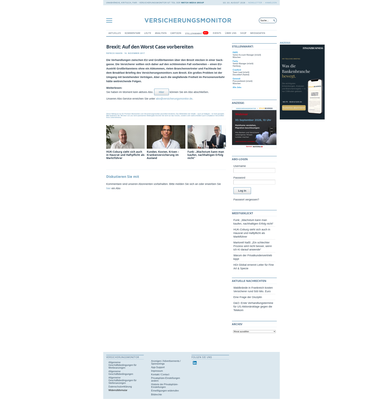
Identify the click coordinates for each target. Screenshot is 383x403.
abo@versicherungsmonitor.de (174, 98)
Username (239, 166)
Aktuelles (114, 33)
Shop (243, 33)
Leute (147, 33)
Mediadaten (257, 33)
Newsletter (255, 2)
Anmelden (271, 2)
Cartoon (175, 33)
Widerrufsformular (117, 390)
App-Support (158, 367)
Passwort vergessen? (246, 199)
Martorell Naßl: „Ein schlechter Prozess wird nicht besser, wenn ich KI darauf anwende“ (252, 246)
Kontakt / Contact (160, 374)
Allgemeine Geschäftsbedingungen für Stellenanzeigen (122, 380)
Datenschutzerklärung (120, 386)
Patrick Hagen (114, 53)
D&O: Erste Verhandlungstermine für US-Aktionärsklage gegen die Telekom (253, 306)
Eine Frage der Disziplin (247, 297)
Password (239, 177)
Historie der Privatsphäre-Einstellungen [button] (164, 385)
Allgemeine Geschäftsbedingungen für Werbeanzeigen (122, 365)
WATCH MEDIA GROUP (192, 2)
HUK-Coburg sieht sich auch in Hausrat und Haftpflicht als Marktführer (251, 233)
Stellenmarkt (196, 33)
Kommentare (132, 33)
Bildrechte (156, 394)
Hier (161, 92)
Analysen (161, 33)
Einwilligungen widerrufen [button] (165, 390)
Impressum (157, 371)
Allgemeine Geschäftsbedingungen (120, 372)
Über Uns (231, 33)
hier (108, 188)
